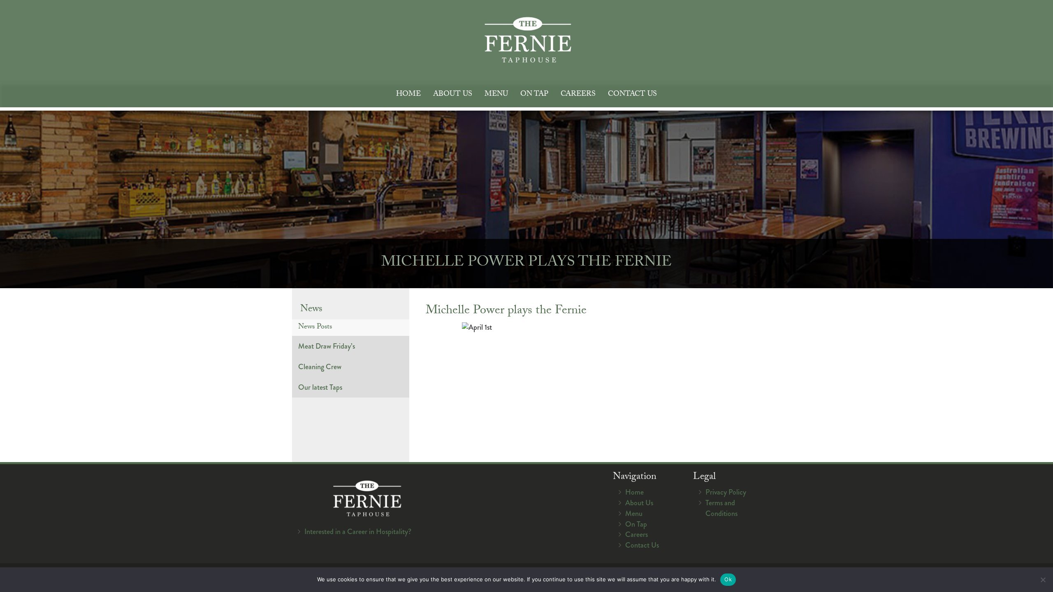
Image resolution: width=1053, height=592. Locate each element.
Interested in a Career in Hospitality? (357, 531)
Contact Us (632, 94)
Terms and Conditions (721, 508)
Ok (728, 579)
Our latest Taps (320, 387)
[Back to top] (1040, 560)
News (311, 309)
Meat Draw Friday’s (326, 346)
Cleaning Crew (319, 366)
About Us (452, 94)
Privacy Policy (725, 492)
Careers (578, 94)
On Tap (534, 94)
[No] (1043, 580)
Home (408, 94)
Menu (496, 94)
